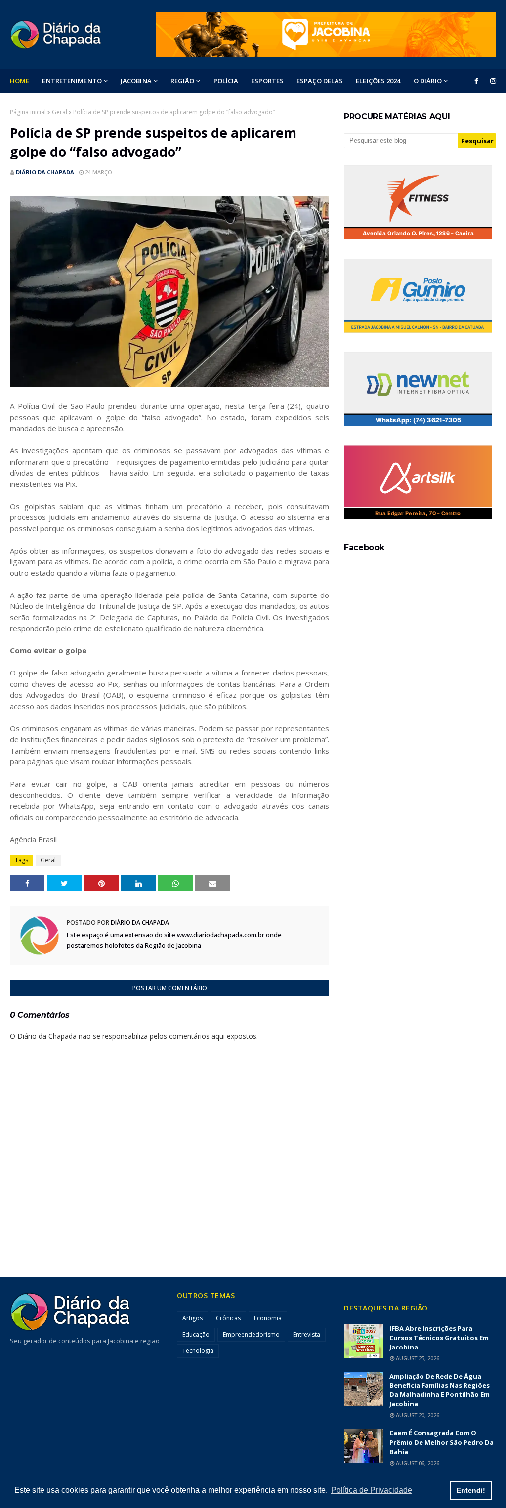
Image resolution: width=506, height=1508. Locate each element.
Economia (268, 1318)
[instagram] (491, 81)
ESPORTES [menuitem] (267, 81)
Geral (59, 112)
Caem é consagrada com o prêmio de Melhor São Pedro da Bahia (441, 1442)
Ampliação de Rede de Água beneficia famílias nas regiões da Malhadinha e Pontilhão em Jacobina (439, 1390)
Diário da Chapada (45, 172)
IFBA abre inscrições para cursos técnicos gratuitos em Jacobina (439, 1337)
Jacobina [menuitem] (136, 81)
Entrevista (306, 1334)
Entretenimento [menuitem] (71, 81)
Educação (196, 1334)
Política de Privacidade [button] (371, 1490)
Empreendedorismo (251, 1334)
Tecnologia (197, 1351)
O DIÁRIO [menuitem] (428, 81)
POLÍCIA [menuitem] (226, 81)
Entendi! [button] (471, 1490)
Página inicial (28, 112)
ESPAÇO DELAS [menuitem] (319, 81)
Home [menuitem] (19, 81)
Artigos (192, 1318)
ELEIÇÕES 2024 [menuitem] (378, 81)
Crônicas (228, 1318)
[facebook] (476, 81)
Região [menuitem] (182, 81)
